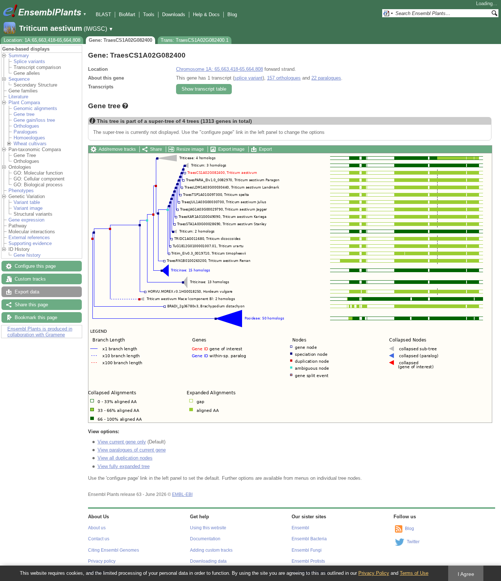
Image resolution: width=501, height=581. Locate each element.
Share (156, 149)
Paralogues (25, 132)
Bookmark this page (36, 317)
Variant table (27, 202)
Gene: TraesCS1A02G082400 (120, 40)
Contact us (98, 539)
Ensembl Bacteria (309, 539)
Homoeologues (29, 137)
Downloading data (208, 561)
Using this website (208, 528)
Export (265, 149)
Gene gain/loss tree (34, 120)
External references (29, 237)
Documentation (205, 539)
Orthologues (26, 126)
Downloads (173, 14)
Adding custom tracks (211, 550)
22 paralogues (326, 78)
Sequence (19, 79)
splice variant (248, 78)
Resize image (190, 149)
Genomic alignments (35, 108)
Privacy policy (102, 561)
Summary (18, 55)
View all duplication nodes (125, 458)
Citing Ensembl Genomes (113, 550)
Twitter (413, 542)
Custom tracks (30, 279)
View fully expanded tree (124, 466)
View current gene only (122, 442)
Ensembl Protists (308, 561)
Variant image (28, 208)
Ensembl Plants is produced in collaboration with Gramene (39, 331)
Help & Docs (206, 14)
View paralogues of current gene (132, 450)
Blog (232, 14)
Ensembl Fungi (307, 550)
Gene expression (26, 220)
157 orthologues (284, 78)
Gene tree (24, 114)
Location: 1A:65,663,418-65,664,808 (42, 40)
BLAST (103, 14)
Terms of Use (414, 573)
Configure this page (35, 266)
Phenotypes (21, 190)
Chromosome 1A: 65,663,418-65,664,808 (219, 69)
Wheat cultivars (30, 143)
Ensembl (300, 528)
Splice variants (29, 61)
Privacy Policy (373, 573)
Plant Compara (24, 102)
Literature (18, 96)
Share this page (31, 304)
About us (97, 528)
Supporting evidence (30, 243)
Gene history (27, 255)
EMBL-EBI (182, 494)
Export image (231, 149)
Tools (148, 14)
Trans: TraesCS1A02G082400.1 (194, 40)
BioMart (127, 14)
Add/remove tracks (117, 149)
